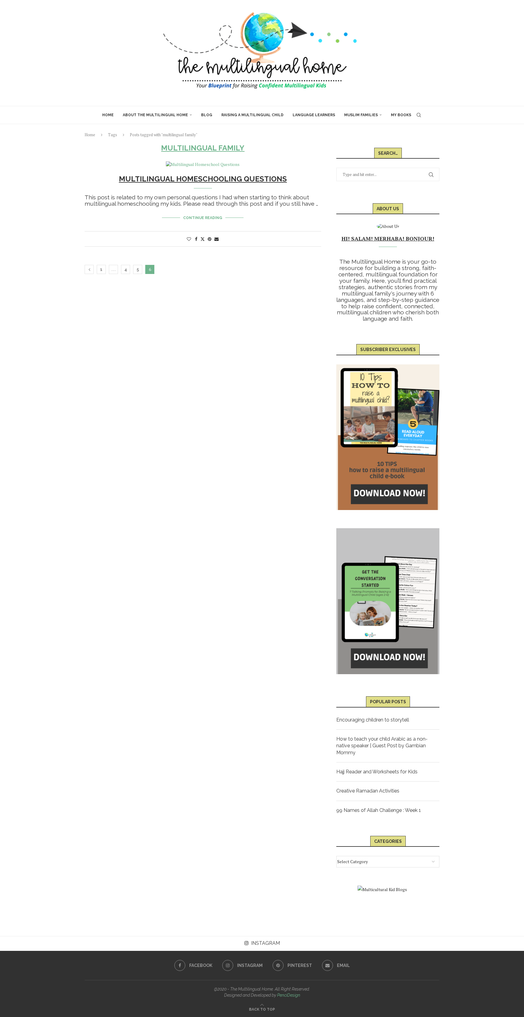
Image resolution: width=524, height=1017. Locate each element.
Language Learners (314, 115)
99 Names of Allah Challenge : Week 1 (378, 810)
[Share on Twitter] (202, 239)
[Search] (419, 115)
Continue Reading (202, 218)
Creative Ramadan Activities (367, 791)
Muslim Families (361, 115)
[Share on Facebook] (196, 239)
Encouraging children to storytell (372, 720)
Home (108, 115)
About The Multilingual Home (155, 115)
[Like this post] (189, 239)
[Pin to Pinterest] (209, 239)
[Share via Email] (216, 239)
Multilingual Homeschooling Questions (203, 178)
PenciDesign (288, 995)
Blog (206, 115)
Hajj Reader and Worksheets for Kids (377, 772)
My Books (401, 115)
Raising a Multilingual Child (252, 115)
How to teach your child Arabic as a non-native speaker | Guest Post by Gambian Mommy (382, 745)
